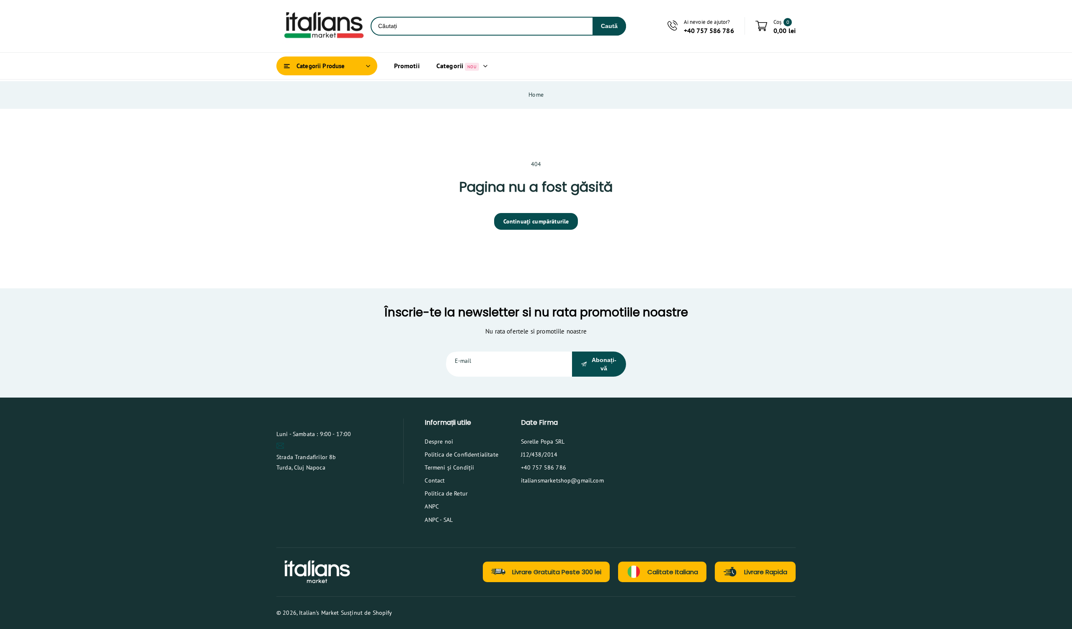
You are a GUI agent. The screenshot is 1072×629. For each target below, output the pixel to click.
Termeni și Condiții (449, 467)
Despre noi (439, 441)
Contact (435, 480)
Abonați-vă (604, 364)
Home (536, 94)
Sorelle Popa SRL (542, 441)
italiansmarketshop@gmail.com (562, 480)
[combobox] (482, 26)
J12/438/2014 (539, 454)
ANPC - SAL (439, 520)
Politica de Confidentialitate (461, 454)
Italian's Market (319, 612)
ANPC (432, 506)
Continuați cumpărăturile (536, 221)
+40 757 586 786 (543, 467)
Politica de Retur (446, 493)
